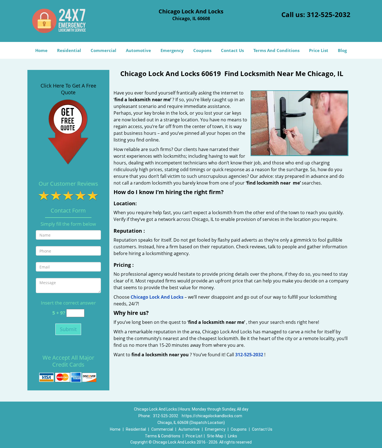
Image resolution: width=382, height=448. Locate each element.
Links (232, 436)
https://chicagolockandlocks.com (212, 416)
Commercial (103, 50)
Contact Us (232, 50)
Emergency (172, 50)
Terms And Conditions (276, 50)
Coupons (202, 50)
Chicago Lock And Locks (157, 297)
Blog (342, 50)
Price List (318, 50)
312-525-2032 (328, 14)
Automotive (138, 50)
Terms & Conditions (162, 436)
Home (41, 50)
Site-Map (215, 436)
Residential (69, 50)
